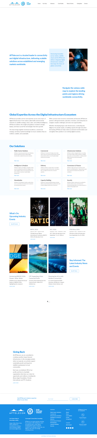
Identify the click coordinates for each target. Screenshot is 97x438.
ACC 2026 (53, 229)
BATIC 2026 (34, 229)
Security (52, 426)
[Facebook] (68, 428)
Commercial (53, 414)
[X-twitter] (70, 428)
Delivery (52, 419)
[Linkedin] (66, 428)
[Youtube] (72, 428)
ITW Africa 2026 (74, 229)
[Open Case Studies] (64, 3)
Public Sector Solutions (55, 412)
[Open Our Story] (47, 3)
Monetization (53, 422)
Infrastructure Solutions (55, 415)
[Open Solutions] (55, 3)
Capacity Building (54, 424)
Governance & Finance (55, 420)
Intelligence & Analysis (55, 417)
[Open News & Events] (74, 3)
